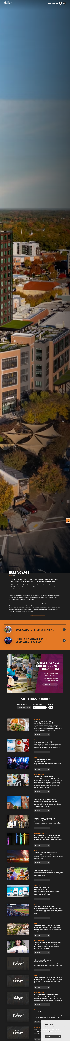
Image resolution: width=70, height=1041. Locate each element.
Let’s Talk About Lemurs (41, 1012)
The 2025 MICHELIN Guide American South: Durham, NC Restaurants (44, 819)
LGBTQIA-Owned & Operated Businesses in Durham (42, 760)
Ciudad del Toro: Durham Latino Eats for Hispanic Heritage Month (43, 722)
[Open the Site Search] (60, 3)
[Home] (8, 3)
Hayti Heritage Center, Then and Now (45, 799)
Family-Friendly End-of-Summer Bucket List (47, 665)
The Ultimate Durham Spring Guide (44, 906)
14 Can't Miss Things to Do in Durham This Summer (41, 888)
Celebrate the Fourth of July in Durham (45, 853)
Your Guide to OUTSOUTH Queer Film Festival (47, 835)
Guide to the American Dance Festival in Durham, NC (42, 961)
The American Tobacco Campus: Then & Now (47, 925)
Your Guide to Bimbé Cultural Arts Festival (46, 994)
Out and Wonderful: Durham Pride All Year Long (48, 977)
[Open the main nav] (64, 3)
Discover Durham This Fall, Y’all (43, 742)
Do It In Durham (53, 3)
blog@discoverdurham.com (37, 615)
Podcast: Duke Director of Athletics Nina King (47, 943)
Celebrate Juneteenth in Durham (43, 870)
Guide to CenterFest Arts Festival (43, 776)
